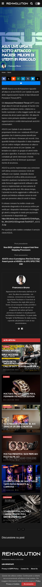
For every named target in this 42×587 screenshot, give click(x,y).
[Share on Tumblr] (28, 79)
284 (17, 520)
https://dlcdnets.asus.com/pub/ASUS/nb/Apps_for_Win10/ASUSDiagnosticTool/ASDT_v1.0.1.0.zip (21, 222)
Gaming (6, 346)
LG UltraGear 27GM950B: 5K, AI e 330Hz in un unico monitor (20, 425)
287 (18, 460)
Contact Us (25, 569)
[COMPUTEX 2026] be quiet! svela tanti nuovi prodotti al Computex (20, 484)
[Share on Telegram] (33, 79)
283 (17, 430)
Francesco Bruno (15, 66)
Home (4, 72)
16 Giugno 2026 (10, 460)
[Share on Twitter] (9, 79)
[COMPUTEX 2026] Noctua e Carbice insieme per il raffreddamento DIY (17, 514)
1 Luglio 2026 (9, 430)
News (9, 72)
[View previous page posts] (19, 529)
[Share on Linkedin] (23, 79)
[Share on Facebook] (4, 79)
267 (18, 369)
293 (17, 490)
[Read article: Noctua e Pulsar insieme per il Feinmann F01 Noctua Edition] (21, 388)
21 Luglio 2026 (9, 369)
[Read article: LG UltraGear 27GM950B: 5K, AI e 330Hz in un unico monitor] (21, 419)
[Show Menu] (3, 3)
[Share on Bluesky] (21, 83)
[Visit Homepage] (17, 3)
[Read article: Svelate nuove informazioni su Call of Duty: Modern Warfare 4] (21, 358)
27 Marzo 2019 (30, 66)
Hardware (7, 407)
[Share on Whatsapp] (18, 79)
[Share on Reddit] (13, 79)
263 (18, 400)
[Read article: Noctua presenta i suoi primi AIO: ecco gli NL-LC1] (21, 449)
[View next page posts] (23, 529)
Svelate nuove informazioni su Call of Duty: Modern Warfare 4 (21, 365)
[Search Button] (31, 3)
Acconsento (28, 584)
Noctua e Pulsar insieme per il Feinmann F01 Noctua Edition (19, 395)
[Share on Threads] (37, 79)
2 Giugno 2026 (9, 490)
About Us (34, 569)
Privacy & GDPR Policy (10, 569)
